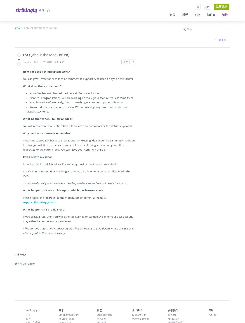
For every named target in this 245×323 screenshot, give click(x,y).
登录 (22, 263)
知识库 (211, 15)
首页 (172, 15)
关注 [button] (125, 62)
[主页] (27, 10)
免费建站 (221, 7)
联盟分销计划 (139, 314)
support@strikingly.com (39, 202)
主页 (28, 314)
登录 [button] (207, 6)
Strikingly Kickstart (69, 314)
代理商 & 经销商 (140, 318)
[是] (19, 55)
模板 (185, 15)
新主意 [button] (222, 39)
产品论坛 (101, 318)
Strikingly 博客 (104, 314)
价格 (197, 15)
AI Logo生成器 (66, 318)
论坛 (225, 15)
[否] (19, 64)
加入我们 (172, 314)
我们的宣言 (174, 318)
